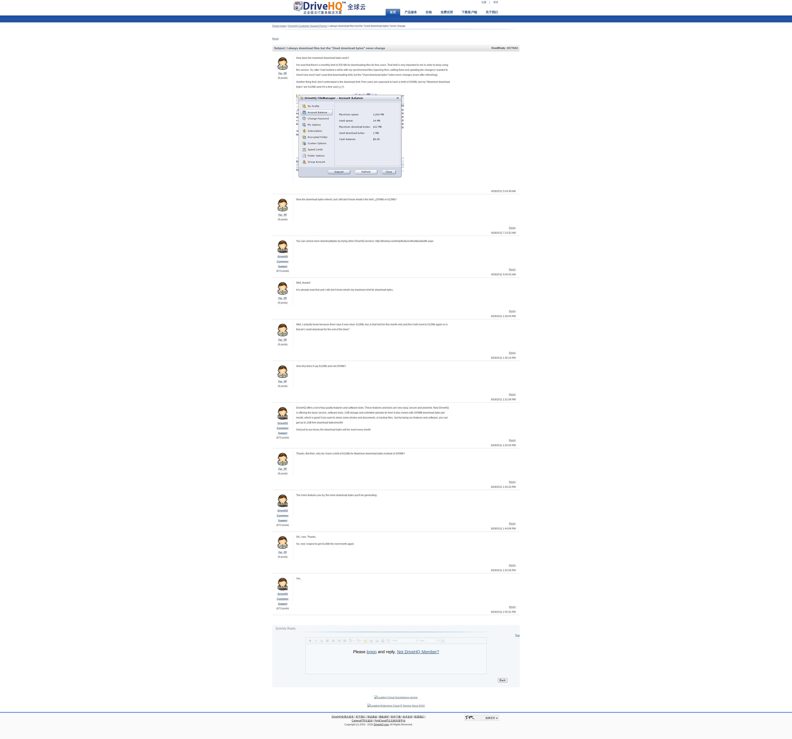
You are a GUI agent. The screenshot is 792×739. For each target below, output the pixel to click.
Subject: (280, 48)
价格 (429, 12)
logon (372, 651)
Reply (275, 38)
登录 (495, 2)
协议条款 (372, 716)
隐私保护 (384, 716)
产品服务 (411, 12)
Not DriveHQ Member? (418, 651)
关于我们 (492, 12)
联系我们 (419, 716)
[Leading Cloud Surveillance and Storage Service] (396, 697)
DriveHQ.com (381, 724)
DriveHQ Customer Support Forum (307, 26)
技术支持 (407, 716)
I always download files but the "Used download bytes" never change (367, 26)
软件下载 (396, 716)
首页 (393, 12)
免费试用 (447, 12)
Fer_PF (282, 73)
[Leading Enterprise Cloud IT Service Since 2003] (396, 705)
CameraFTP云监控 (362, 720)
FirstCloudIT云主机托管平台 (390, 720)
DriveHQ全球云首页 (343, 716)
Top (517, 635)
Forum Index (279, 26)
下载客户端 (469, 12)
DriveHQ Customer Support (283, 261)
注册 (483, 2)
